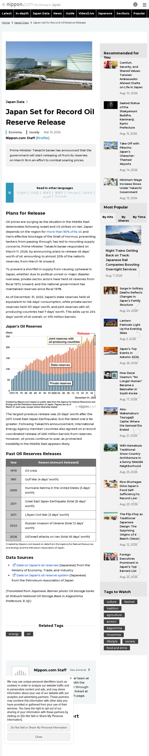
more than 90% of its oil (64, 231)
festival (129, 602)
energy (14, 634)
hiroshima (114, 635)
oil (28, 634)
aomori (111, 621)
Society (34, 132)
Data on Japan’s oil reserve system (42, 575)
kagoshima (114, 628)
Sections (123, 13)
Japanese (105, 13)
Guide (70, 13)
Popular (139, 13)
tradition (113, 608)
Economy (15, 132)
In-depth (22, 13)
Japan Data (41, 13)
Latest (7, 13)
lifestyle (112, 641)
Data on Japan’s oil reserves (37, 565)
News (58, 13)
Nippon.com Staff (27, 138)
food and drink (117, 648)
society (130, 641)
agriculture (114, 615)
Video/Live (86, 13)
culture (112, 602)
